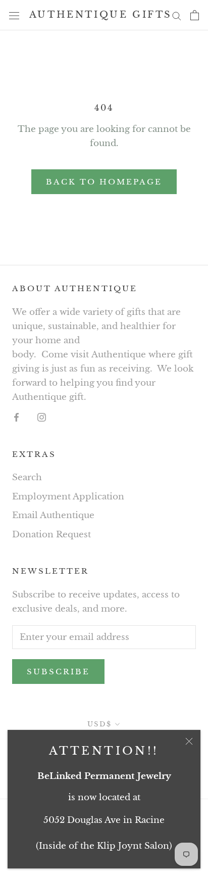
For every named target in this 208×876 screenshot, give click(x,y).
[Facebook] (16, 417)
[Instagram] (41, 417)
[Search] (176, 15)
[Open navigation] (14, 15)
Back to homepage (104, 182)
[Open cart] (194, 15)
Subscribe (58, 671)
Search (27, 477)
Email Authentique (53, 515)
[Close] (189, 741)
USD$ (99, 724)
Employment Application (68, 496)
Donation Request (51, 534)
